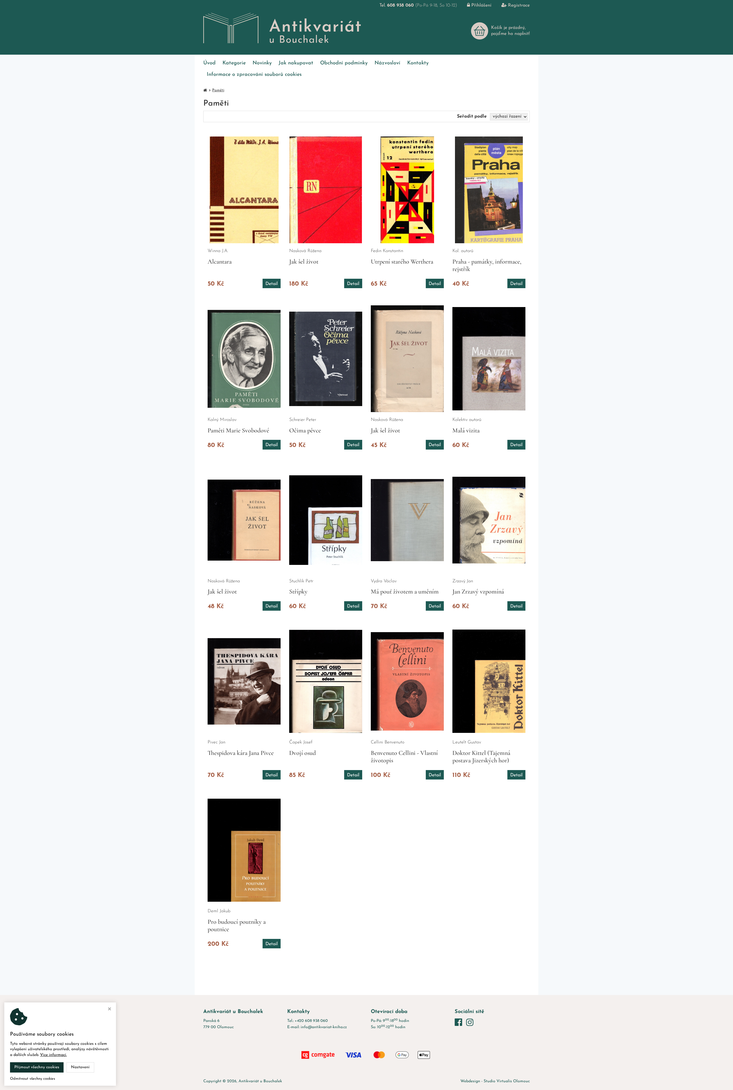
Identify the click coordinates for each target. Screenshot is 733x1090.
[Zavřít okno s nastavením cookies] (109, 1009)
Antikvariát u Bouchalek (260, 1081)
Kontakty (418, 63)
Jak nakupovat (296, 63)
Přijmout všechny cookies (36, 1067)
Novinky (262, 63)
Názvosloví (387, 63)
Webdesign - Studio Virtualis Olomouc (495, 1081)
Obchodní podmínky (344, 63)
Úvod (209, 63)
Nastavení (80, 1067)
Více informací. (53, 1055)
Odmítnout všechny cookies (32, 1079)
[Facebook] (460, 1023)
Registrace (519, 5)
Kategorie (234, 63)
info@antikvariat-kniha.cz (324, 1027)
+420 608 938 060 (311, 1021)
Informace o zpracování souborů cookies (254, 74)
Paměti (218, 90)
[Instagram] (470, 1023)
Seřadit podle (472, 116)
